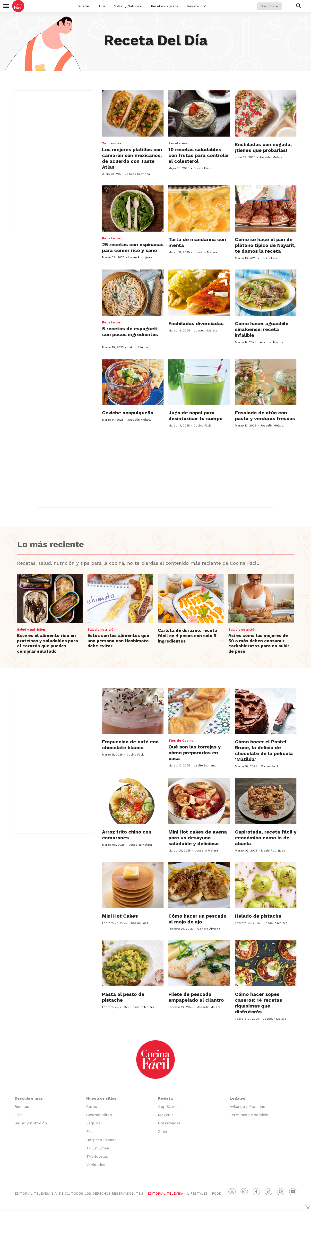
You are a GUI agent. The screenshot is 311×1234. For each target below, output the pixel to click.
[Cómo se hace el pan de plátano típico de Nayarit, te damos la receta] (265, 208)
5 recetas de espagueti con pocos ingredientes (130, 331)
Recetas (83, 6)
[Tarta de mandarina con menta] (199, 208)
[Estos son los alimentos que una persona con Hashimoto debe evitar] (120, 598)
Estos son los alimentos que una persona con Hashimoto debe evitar (118, 640)
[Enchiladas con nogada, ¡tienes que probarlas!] (265, 113)
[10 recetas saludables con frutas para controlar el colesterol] (199, 113)
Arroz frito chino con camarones (126, 835)
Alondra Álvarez (271, 342)
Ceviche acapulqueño (127, 413)
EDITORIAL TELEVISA (165, 1193)
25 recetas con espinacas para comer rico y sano (133, 247)
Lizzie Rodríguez (140, 257)
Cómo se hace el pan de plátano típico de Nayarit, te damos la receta (265, 245)
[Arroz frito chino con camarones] (133, 801)
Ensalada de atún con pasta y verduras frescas (265, 415)
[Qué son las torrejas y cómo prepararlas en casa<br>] (199, 711)
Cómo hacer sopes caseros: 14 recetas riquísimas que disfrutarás (258, 1003)
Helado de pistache (258, 916)
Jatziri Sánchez (139, 347)
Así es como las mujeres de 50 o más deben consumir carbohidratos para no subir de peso (258, 643)
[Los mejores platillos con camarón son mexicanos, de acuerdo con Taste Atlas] (133, 113)
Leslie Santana (205, 765)
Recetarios (177, 143)
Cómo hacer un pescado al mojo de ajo (197, 919)
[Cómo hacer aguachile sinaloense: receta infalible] (265, 292)
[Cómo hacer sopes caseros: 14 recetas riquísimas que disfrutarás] (265, 963)
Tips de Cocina (180, 740)
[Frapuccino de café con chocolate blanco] (133, 711)
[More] (204, 6)
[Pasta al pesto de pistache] (133, 963)
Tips (101, 6)
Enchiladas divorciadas (196, 323)
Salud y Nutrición (128, 6)
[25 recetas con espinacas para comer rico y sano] (133, 208)
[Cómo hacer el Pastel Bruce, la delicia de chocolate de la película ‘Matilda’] (265, 711)
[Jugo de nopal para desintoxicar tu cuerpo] (199, 382)
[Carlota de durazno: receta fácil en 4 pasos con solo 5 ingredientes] (191, 598)
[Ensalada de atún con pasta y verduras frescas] (265, 382)
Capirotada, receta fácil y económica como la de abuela (265, 837)
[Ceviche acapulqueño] (133, 382)
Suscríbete (269, 6)
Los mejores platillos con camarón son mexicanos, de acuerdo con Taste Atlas (132, 158)
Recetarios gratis (164, 6)
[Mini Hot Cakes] (133, 885)
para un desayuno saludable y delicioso (197, 837)
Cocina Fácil (202, 168)
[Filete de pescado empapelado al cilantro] (199, 963)
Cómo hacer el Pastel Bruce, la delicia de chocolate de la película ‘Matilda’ (264, 750)
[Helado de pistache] (265, 885)
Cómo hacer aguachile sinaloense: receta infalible (261, 329)
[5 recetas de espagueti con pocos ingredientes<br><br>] (133, 292)
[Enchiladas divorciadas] (199, 292)
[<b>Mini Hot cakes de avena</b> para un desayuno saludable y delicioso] (199, 801)
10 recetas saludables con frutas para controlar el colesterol (198, 155)
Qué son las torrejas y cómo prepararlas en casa (194, 752)
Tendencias (111, 143)
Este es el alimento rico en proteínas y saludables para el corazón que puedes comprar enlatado (47, 643)
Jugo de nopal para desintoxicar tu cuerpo (195, 415)
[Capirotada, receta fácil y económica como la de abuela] (265, 801)
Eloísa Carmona (138, 174)
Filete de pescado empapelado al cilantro (196, 997)
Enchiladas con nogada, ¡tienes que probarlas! (263, 147)
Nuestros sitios (101, 1098)
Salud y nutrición (31, 629)
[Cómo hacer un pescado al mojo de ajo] (199, 885)
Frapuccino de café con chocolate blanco (130, 744)
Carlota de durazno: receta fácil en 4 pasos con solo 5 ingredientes (187, 635)
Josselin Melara (271, 157)
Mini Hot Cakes (120, 916)
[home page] (18, 6)
